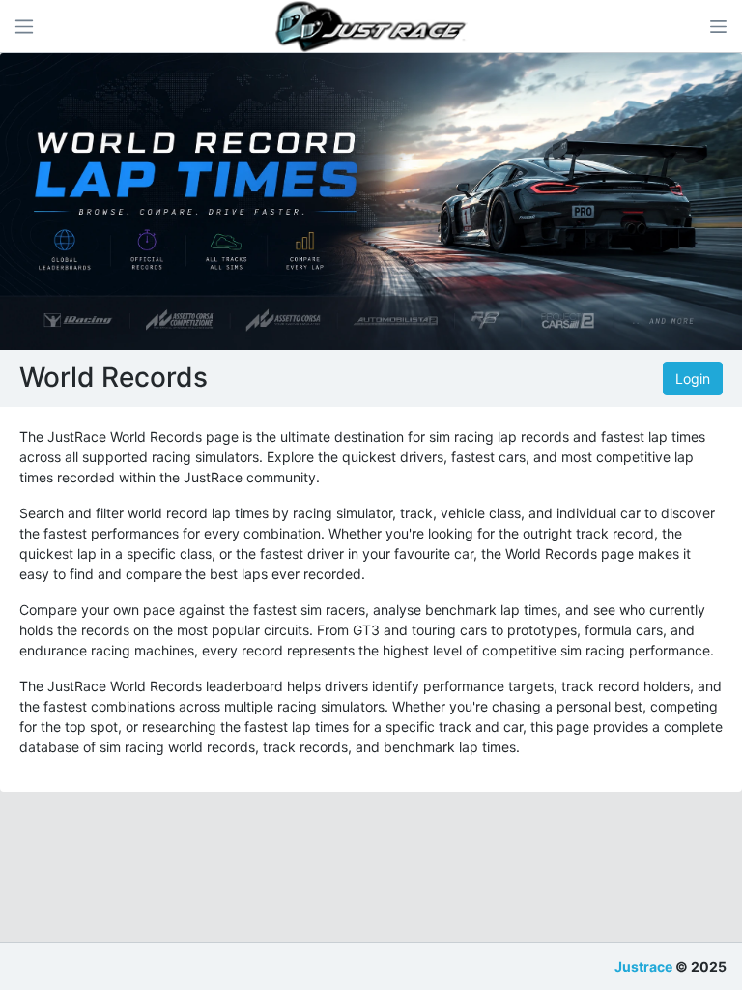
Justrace (643, 966)
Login (692, 378)
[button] (718, 26)
